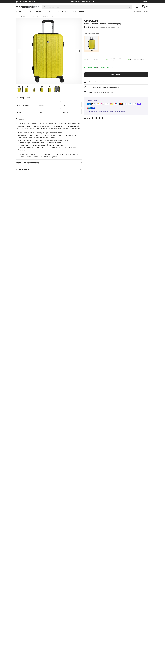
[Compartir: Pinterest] (99, 118)
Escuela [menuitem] (50, 11)
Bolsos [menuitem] (29, 11)
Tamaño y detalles (24, 97)
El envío (102, 27)
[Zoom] (78, 21)
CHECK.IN (91, 20)
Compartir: (87, 118)
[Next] (77, 51)
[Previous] (20, 51)
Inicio (17, 16)
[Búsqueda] (129, 7)
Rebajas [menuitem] (82, 11)
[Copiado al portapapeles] (102, 118)
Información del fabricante (27, 163)
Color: (91, 33)
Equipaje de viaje (24, 16)
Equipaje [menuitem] (19, 11)
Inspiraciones (136, 11)
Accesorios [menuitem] (62, 11)
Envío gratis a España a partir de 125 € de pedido (103, 87)
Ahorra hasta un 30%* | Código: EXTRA (82, 1)
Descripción (21, 119)
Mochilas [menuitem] (39, 11)
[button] (143, 21)
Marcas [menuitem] (73, 11)
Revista (146, 11)
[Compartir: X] (96, 118)
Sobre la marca (22, 169)
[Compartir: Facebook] (93, 118)
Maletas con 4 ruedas (47, 16)
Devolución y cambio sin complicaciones (100, 92)
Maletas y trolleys (35, 16)
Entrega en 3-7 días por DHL (97, 82)
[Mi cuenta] (137, 7)
